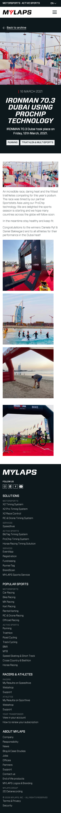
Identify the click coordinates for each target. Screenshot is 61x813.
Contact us (9, 774)
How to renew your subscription (20, 722)
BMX (5, 647)
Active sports (31, 3)
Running (13, 142)
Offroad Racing (11, 620)
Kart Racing (9, 606)
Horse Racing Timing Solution (19, 543)
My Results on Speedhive (17, 683)
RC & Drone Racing (13, 615)
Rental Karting (10, 611)
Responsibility (10, 742)
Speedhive (9, 526)
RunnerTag (9, 565)
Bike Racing (9, 597)
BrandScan (9, 570)
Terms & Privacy (12, 801)
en (52, 3)
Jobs (5, 756)
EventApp (8, 551)
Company (8, 737)
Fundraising (9, 561)
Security (7, 805)
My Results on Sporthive (16, 700)
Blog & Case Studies (14, 751)
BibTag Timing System (15, 534)
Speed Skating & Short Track (19, 656)
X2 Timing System (13, 504)
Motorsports (11, 3)
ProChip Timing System (16, 539)
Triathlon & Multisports (37, 142)
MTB (5, 651)
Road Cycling (10, 637)
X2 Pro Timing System (15, 509)
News (6, 746)
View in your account (14, 717)
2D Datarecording (13, 791)
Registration (10, 556)
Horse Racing (10, 665)
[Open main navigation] (54, 12)
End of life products (13, 778)
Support (7, 692)
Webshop (8, 687)
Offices (7, 760)
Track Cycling (10, 642)
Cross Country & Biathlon (17, 660)
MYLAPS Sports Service (16, 575)
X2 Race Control (12, 513)
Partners (8, 765)
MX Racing (8, 602)
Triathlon (8, 633)
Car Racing (9, 592)
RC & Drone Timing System (18, 518)
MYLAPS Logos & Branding (17, 783)
